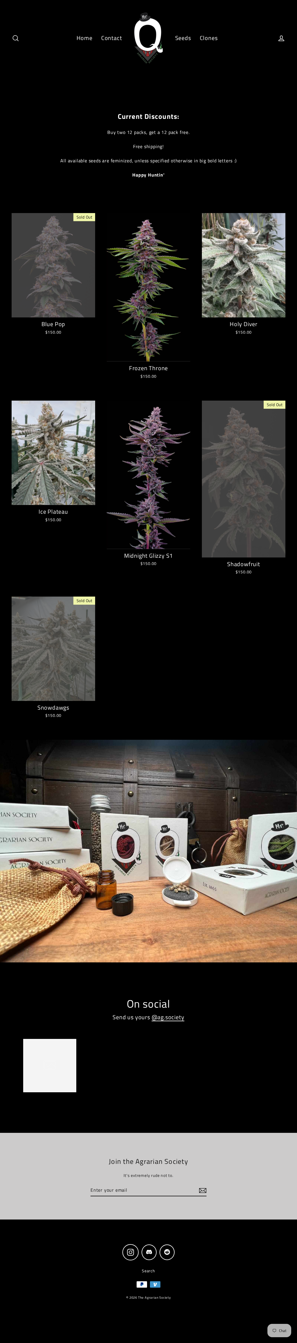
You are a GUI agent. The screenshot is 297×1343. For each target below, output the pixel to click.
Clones (209, 38)
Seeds (183, 38)
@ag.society (168, 1017)
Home (85, 38)
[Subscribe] (202, 1190)
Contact (111, 38)
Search (148, 1271)
